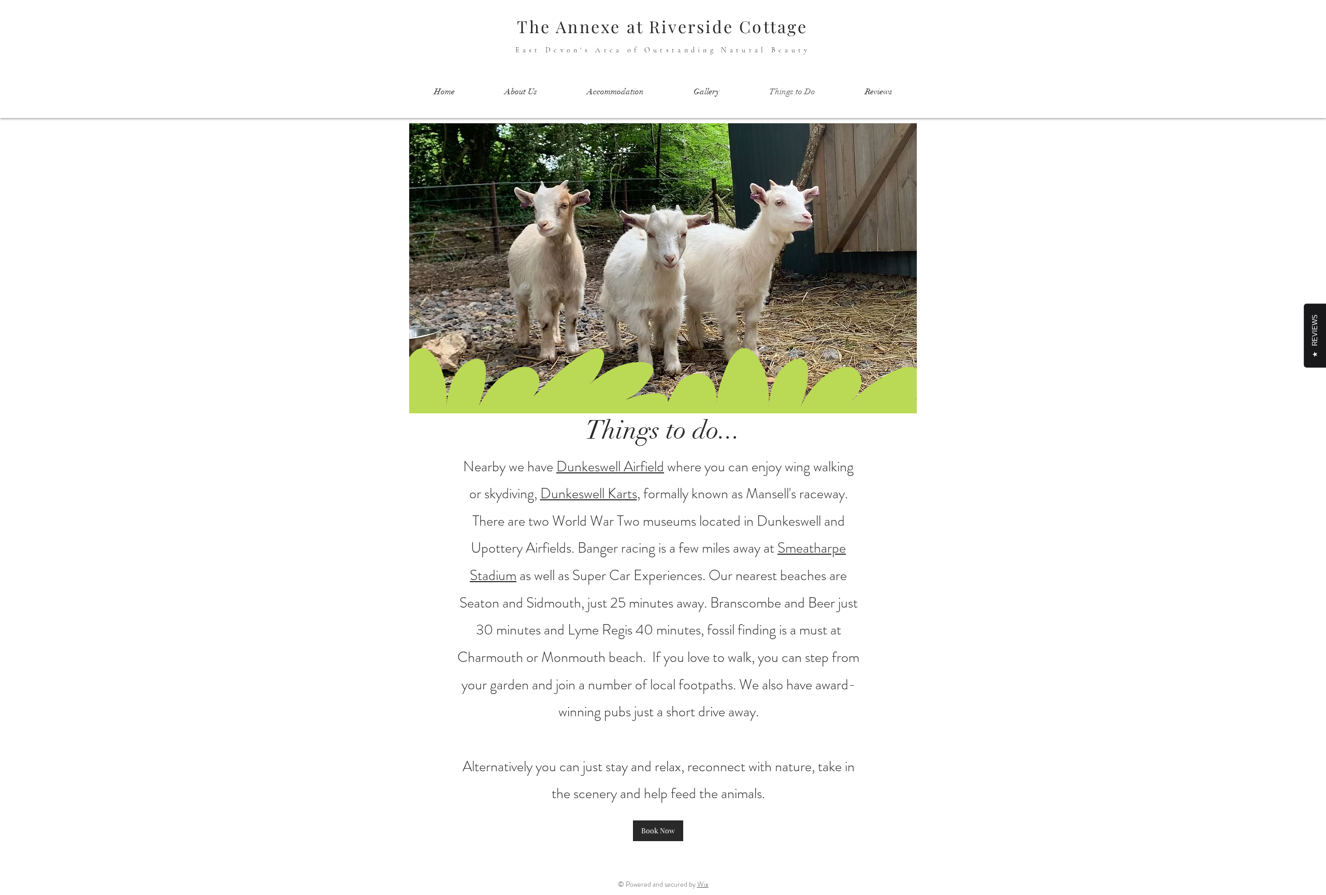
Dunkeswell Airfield (610, 466)
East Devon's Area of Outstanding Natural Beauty (662, 50)
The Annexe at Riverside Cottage (662, 26)
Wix (703, 884)
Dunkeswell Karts (588, 493)
